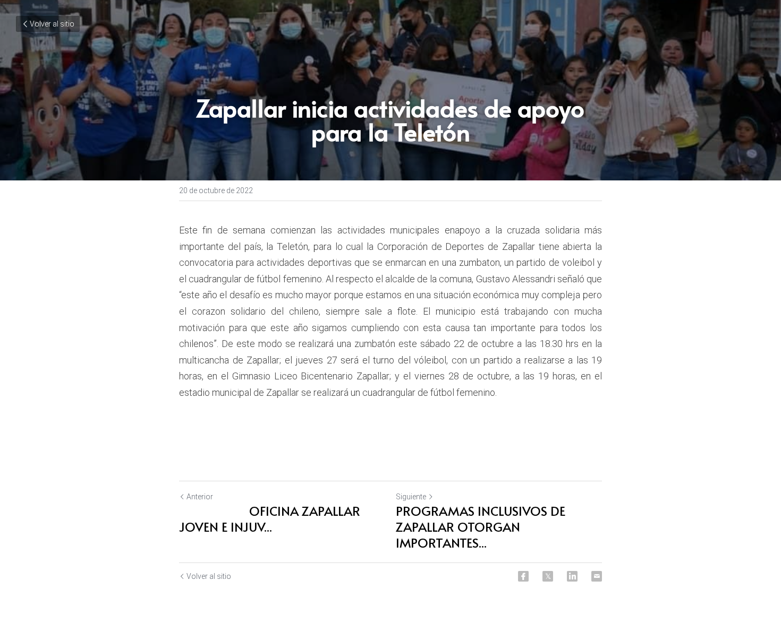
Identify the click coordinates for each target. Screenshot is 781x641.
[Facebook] (523, 576)
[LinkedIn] (572, 576)
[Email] (596, 576)
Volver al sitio (52, 24)
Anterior (199, 496)
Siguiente (411, 496)
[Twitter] (547, 576)
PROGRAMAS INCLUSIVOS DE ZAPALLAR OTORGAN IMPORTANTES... (480, 527)
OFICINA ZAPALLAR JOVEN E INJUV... (269, 519)
